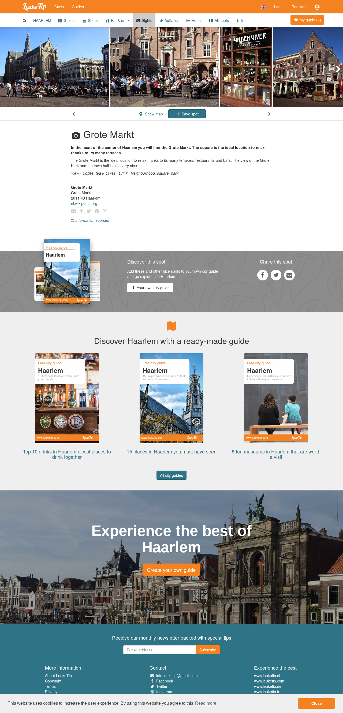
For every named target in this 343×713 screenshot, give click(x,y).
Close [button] (316, 703)
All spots (221, 20)
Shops (93, 20)
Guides (78, 6)
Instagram (164, 691)
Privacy (51, 691)
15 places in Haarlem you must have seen (172, 451)
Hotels (196, 20)
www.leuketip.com (269, 681)
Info (244, 20)
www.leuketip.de (267, 686)
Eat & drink (119, 20)
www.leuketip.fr (266, 691)
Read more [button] (205, 703)
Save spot (190, 114)
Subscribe (207, 649)
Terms (50, 686)
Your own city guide (153, 287)
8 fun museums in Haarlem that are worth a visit (276, 454)
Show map (153, 114)
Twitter (161, 686)
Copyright (53, 681)
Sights (146, 20)
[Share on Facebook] (262, 274)
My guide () (310, 19)
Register (299, 6)
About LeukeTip (58, 675)
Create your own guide (171, 569)
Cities (59, 6)
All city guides (171, 475)
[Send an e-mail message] (289, 274)
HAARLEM (42, 20)
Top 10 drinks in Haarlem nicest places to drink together (67, 454)
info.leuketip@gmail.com (177, 675)
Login (279, 6)
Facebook (164, 681)
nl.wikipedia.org (84, 203)
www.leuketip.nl (267, 675)
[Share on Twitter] (276, 274)
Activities (171, 20)
